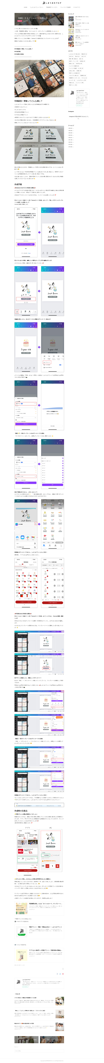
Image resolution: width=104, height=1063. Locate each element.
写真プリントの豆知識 (74, 73)
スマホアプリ (76, 7)
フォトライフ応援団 (65, 7)
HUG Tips (79, 63)
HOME (25, 7)
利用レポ (19, 21)
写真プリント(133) (22, 965)
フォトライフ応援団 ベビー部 (76, 68)
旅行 (81, 58)
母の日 (77, 56)
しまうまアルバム (81, 80)
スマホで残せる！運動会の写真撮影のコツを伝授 (25, 997)
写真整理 (83, 75)
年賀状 (71, 82)
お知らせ (72, 70)
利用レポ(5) (16, 965)
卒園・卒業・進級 (73, 58)
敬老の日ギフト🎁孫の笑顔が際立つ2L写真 (24, 1023)
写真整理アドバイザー (52, 7)
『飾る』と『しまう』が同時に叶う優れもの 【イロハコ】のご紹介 (30, 1010)
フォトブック (79, 82)
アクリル (84, 77)
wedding (82, 61)
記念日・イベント (73, 61)
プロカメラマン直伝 (73, 75)
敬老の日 (84, 54)
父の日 (71, 56)
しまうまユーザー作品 (74, 54)
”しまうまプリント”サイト (36, 7)
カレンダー (72, 80)
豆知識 (79, 70)
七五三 (83, 56)
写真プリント (73, 85)
